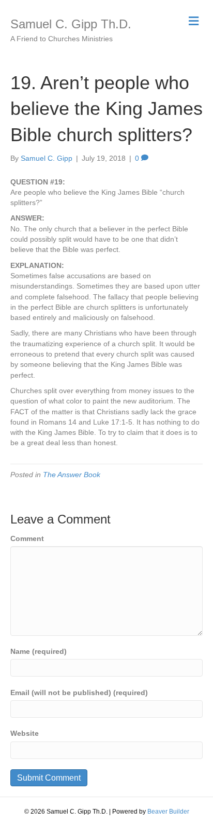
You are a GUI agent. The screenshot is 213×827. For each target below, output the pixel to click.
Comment (27, 538)
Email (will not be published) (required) (79, 692)
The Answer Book (71, 474)
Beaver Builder (168, 811)
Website (24, 733)
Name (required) (38, 651)
